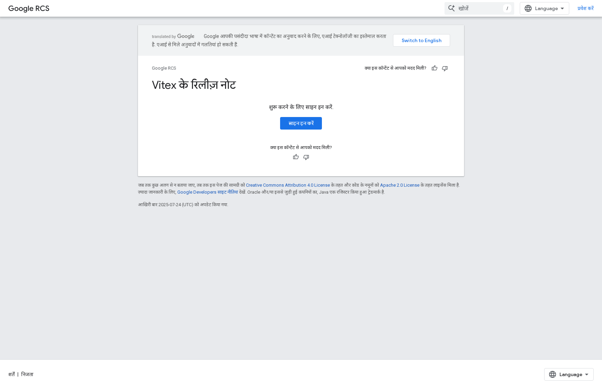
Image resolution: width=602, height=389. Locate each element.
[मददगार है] (434, 68)
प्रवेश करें (586, 8)
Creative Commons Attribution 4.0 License (288, 185)
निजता (27, 374)
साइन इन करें (301, 123)
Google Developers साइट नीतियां (207, 192)
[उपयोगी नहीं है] (445, 68)
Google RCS (164, 68)
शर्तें (11, 374)
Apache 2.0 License (399, 185)
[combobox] (479, 8)
